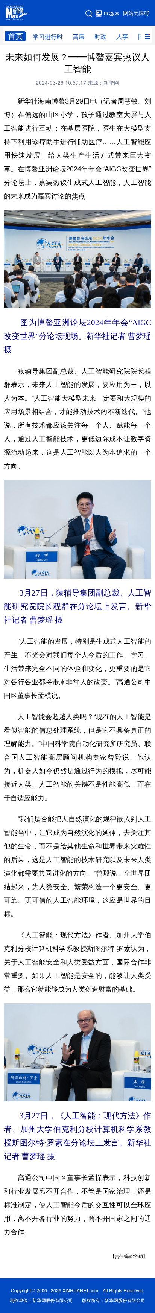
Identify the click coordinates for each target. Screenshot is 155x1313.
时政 (100, 37)
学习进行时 (48, 37)
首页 (15, 36)
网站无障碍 (136, 13)
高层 (79, 37)
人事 (122, 37)
